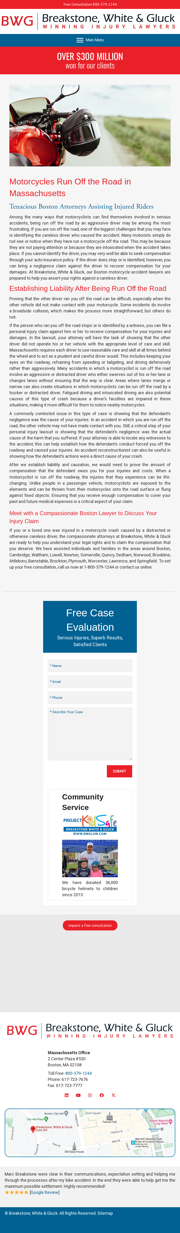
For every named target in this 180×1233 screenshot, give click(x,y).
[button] (67, 1095)
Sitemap (105, 1213)
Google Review (44, 1192)
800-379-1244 (105, 4)
